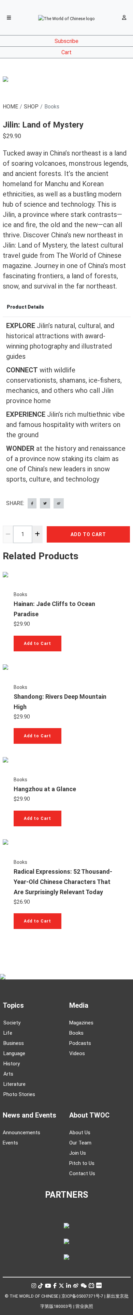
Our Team (80, 1143)
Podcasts (80, 1043)
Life (7, 1033)
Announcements (21, 1132)
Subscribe (66, 41)
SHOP (31, 106)
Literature (14, 1084)
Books (20, 594)
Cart (66, 52)
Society (11, 1023)
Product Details (25, 307)
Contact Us (82, 1173)
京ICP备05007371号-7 (82, 1296)
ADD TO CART (88, 534)
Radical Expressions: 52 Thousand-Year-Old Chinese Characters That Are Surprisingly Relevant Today (63, 882)
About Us (79, 1132)
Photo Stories (19, 1094)
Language (14, 1053)
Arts (8, 1074)
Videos (77, 1053)
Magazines (81, 1023)
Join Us (77, 1153)
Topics (13, 1005)
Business (13, 1043)
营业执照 (84, 1306)
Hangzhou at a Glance (45, 789)
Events (10, 1143)
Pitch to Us (81, 1163)
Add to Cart (37, 643)
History (11, 1064)
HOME (10, 106)
